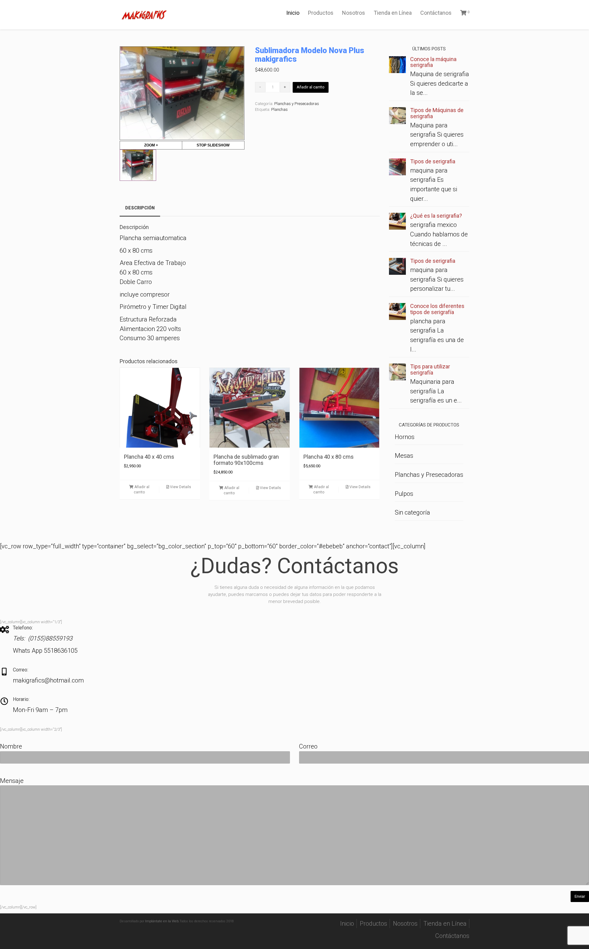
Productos (320, 13)
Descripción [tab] (140, 207)
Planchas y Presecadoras (296, 103)
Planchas (279, 109)
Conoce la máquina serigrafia (433, 62)
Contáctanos (436, 13)
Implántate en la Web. (162, 921)
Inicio (292, 13)
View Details (180, 487)
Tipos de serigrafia (432, 161)
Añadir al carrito (311, 87)
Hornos (404, 437)
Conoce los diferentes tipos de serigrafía (437, 309)
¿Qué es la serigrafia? (436, 215)
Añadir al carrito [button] (141, 489)
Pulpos (404, 493)
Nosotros (353, 13)
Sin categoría (412, 512)
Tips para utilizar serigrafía (430, 369)
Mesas (404, 455)
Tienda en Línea (393, 13)
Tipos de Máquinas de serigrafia (437, 113)
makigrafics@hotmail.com (48, 680)
